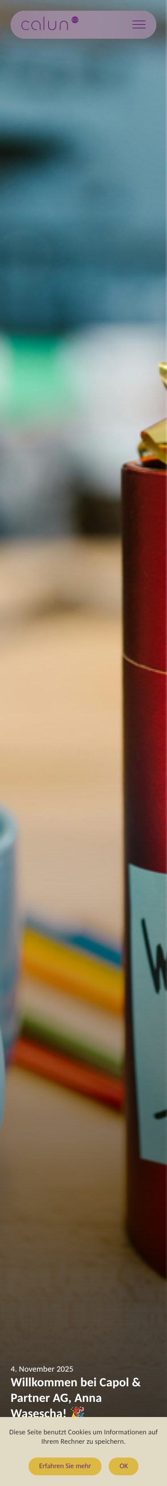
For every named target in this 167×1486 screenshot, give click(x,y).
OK (123, 1466)
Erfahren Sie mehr (65, 1466)
